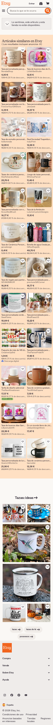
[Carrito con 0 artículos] (47, 3)
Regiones (46, 718)
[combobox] (25, 10)
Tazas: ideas (24, 498)
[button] (8, 705)
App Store (12, 689)
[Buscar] (47, 10)
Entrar (32, 3)
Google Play (34, 689)
